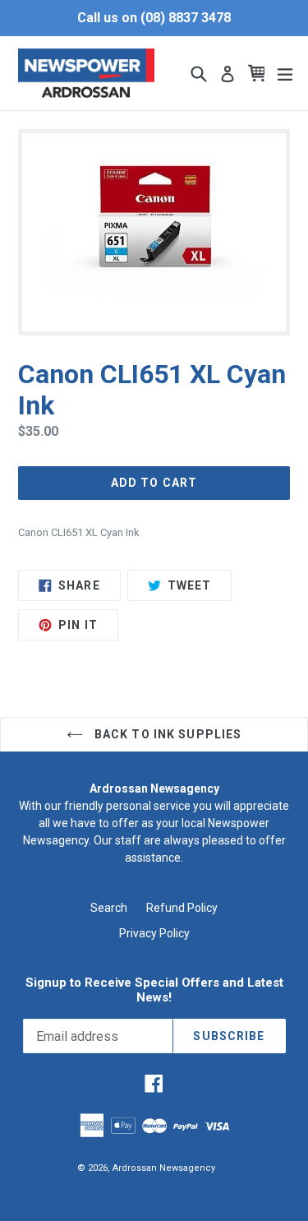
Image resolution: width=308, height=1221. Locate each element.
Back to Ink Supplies (166, 734)
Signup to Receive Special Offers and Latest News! (154, 990)
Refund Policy (182, 907)
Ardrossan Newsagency (164, 1168)
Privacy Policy (154, 933)
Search (108, 907)
